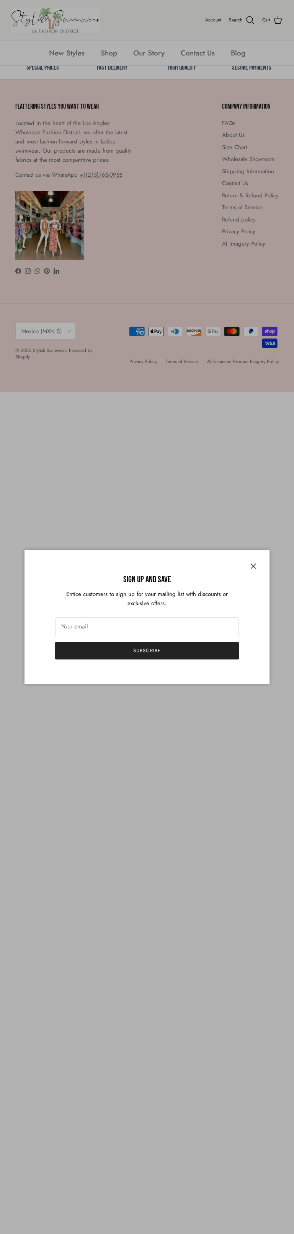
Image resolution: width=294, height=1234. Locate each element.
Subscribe (146, 650)
